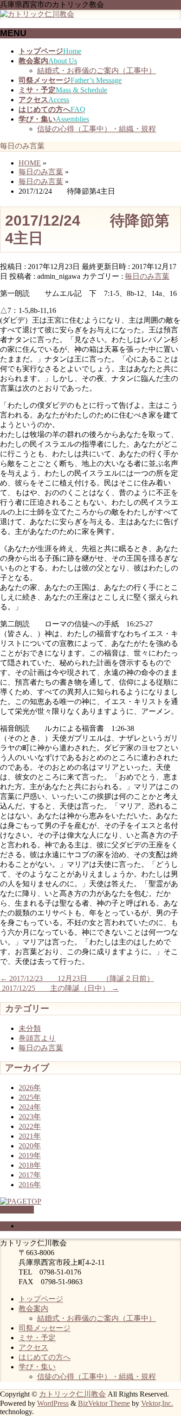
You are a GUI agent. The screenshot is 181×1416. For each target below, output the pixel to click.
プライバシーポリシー (56, 1226)
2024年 (30, 1107)
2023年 (30, 1117)
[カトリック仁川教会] (37, 14)
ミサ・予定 (37, 1338)
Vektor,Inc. (157, 1403)
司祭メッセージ (45, 1328)
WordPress (53, 1403)
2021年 (30, 1136)
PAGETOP (17, 1210)
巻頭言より (37, 1038)
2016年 (30, 1185)
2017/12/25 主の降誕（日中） (59, 988)
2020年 (30, 1146)
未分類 (30, 1028)
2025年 (30, 1097)
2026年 (30, 1087)
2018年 (30, 1165)
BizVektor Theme (104, 1403)
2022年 (30, 1126)
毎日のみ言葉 (147, 276)
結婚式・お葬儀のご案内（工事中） (96, 70)
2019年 (30, 1155)
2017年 (30, 1175)
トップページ (41, 1299)
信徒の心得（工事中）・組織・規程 (96, 129)
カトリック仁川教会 (72, 1394)
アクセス (33, 1347)
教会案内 (33, 1308)
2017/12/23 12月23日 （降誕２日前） (77, 978)
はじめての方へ (45, 1357)
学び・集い (37, 1367)
